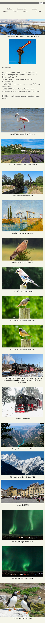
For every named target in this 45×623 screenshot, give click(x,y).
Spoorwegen (21, 9)
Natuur (9, 9)
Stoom (15, 11)
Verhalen (38, 11)
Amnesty (26, 11)
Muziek (5, 11)
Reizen (34, 9)
